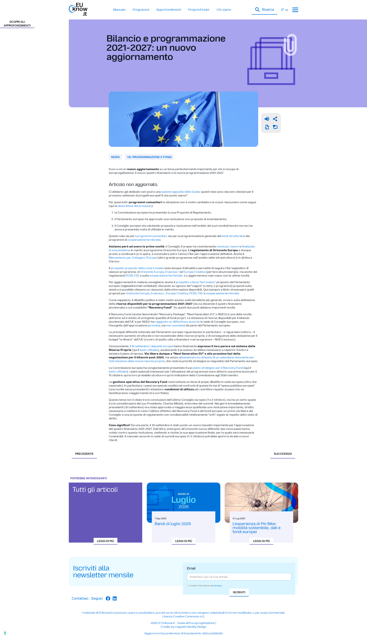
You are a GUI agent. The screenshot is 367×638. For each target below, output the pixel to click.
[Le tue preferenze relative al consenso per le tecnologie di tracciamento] (5, 633)
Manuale (119, 9)
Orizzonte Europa (152, 272)
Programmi (141, 9)
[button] (264, 10)
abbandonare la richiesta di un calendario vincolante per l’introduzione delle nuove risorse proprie (181, 359)
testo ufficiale (149, 350)
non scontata (175, 325)
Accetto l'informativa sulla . (206, 585)
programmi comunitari (151, 236)
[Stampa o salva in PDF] (267, 127)
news (115, 157)
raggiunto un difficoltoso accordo (177, 322)
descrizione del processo (134, 206)
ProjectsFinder (198, 9)
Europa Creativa (194, 272)
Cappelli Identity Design (190, 627)
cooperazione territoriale (144, 240)
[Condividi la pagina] (275, 119)
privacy (218, 585)
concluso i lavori (228, 246)
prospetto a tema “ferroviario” (196, 282)
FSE (136, 276)
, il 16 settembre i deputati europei (150, 346)
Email (191, 569)
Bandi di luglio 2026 (173, 524)
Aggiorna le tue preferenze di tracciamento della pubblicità (183, 633)
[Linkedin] (114, 598)
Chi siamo (224, 9)
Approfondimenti (168, 9)
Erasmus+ (172, 272)
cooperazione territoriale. (167, 276)
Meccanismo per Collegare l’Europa (133, 258)
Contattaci (80, 598)
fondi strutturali (232, 236)
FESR (129, 276)
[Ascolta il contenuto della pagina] (267, 119)
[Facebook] (108, 598)
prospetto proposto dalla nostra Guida (137, 268)
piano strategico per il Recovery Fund (218, 368)
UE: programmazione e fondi (149, 157)
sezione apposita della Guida (180, 192)
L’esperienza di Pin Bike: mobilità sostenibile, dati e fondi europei (257, 528)
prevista (154, 325)
